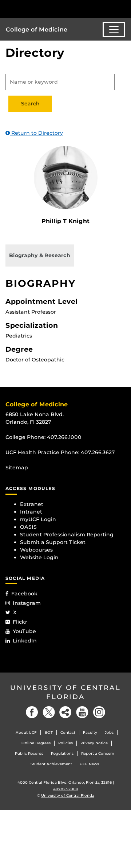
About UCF (26, 732)
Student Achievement (51, 764)
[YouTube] (82, 712)
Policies (65, 743)
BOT (48, 732)
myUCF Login (38, 519)
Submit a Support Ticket (53, 542)
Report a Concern (97, 753)
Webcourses (36, 549)
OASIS (28, 527)
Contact (67, 732)
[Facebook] (32, 712)
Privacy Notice (94, 743)
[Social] (65, 712)
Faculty (90, 732)
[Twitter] (49, 712)
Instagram (27, 603)
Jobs (109, 732)
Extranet (31, 504)
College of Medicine (36, 29)
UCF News (89, 764)
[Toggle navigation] (114, 29)
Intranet (31, 511)
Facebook (24, 593)
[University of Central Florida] (55, 8)
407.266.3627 (98, 452)
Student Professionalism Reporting (67, 534)
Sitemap (16, 467)
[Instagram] (99, 712)
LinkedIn (25, 640)
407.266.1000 (64, 437)
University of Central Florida (65, 692)
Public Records (29, 753)
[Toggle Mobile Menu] (123, 8)
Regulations (62, 753)
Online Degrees (36, 743)
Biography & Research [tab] (39, 255)
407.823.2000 (65, 789)
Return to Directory (36, 133)
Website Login (39, 557)
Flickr (20, 622)
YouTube (24, 631)
